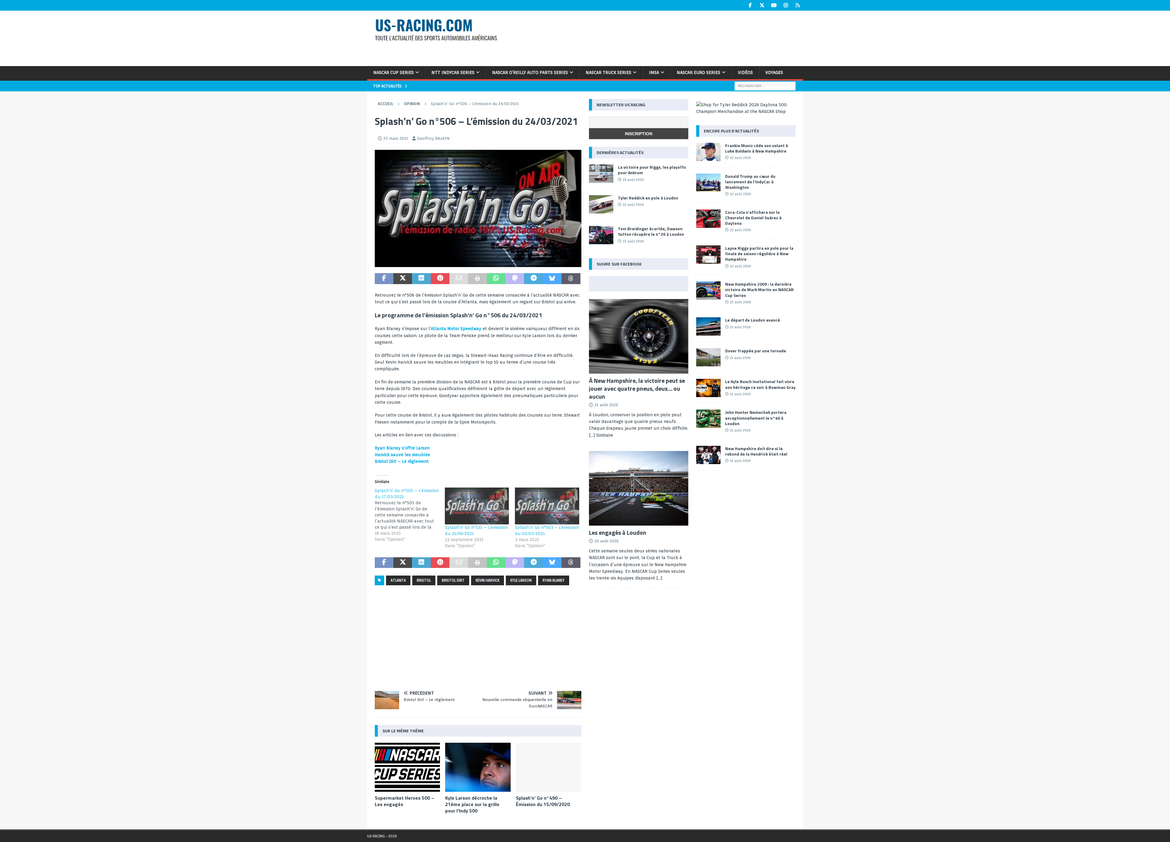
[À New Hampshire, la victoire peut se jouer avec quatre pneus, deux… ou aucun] (638, 336)
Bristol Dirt (453, 580)
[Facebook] (750, 5)
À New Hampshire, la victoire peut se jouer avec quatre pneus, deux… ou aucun (637, 388)
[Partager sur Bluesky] (552, 278)
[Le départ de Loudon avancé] (708, 326)
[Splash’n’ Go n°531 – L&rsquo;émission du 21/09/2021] (477, 506)
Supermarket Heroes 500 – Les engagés (404, 801)
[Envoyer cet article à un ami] (458, 278)
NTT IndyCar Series (452, 72)
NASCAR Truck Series (608, 72)
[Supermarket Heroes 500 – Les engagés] (407, 767)
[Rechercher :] (765, 85)
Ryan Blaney (554, 580)
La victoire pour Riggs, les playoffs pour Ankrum (652, 170)
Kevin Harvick (487, 580)
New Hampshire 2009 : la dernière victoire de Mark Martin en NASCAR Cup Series (759, 289)
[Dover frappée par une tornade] (708, 357)
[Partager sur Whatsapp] (496, 278)
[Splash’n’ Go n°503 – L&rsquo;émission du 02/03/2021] (547, 506)
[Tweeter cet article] (402, 278)
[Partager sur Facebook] (384, 278)
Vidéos (745, 72)
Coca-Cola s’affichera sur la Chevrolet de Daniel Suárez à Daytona (753, 217)
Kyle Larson (521, 580)
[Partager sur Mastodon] (514, 278)
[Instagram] (786, 5)
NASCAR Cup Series (393, 72)
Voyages (774, 72)
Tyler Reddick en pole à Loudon (648, 198)
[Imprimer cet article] (477, 278)
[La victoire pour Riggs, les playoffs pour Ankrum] (601, 173)
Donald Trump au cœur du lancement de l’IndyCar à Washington (750, 181)
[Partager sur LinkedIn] (421, 278)
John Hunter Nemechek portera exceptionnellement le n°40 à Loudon (755, 417)
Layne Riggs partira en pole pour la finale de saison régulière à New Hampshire (759, 253)
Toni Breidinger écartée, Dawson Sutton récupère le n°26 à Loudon (651, 231)
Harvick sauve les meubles (402, 454)
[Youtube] (774, 5)
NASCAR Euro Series (698, 72)
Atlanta (398, 580)
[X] (762, 5)
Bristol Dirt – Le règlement (402, 461)
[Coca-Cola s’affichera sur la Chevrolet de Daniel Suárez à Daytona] (708, 219)
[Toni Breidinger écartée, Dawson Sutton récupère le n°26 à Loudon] (601, 235)
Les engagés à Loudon (617, 532)
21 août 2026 (606, 405)
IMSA (654, 72)
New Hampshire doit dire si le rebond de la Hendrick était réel (756, 451)
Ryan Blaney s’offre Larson (402, 448)
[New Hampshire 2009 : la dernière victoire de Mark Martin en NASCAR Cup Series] (708, 290)
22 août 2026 (633, 180)
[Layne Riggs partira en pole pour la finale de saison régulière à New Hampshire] (708, 254)
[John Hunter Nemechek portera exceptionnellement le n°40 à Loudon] (708, 419)
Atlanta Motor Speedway (456, 328)
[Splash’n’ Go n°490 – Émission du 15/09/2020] (548, 767)
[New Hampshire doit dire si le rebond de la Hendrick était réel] (708, 455)
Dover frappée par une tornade (755, 350)
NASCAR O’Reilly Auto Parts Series (530, 72)
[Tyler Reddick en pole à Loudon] (601, 204)
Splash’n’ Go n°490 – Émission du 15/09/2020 (543, 801)
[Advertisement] (663, 37)
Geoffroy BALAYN (433, 138)
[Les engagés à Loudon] (638, 488)
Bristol (424, 580)
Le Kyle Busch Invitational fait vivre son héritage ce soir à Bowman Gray (760, 384)
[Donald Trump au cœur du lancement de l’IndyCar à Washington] (708, 183)
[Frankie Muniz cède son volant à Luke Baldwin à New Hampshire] (708, 152)
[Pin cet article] (440, 278)
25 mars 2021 (395, 138)
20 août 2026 (606, 541)
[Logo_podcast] (478, 263)
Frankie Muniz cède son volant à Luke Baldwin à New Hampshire (756, 148)
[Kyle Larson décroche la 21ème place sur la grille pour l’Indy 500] (478, 767)
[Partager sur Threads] (571, 278)
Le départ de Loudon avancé (752, 320)
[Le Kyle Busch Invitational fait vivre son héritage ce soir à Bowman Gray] (708, 388)
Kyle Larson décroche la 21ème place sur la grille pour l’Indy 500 (472, 804)
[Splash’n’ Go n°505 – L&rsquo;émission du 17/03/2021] (410, 515)
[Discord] (797, 5)
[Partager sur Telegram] (533, 278)
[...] (659, 578)
